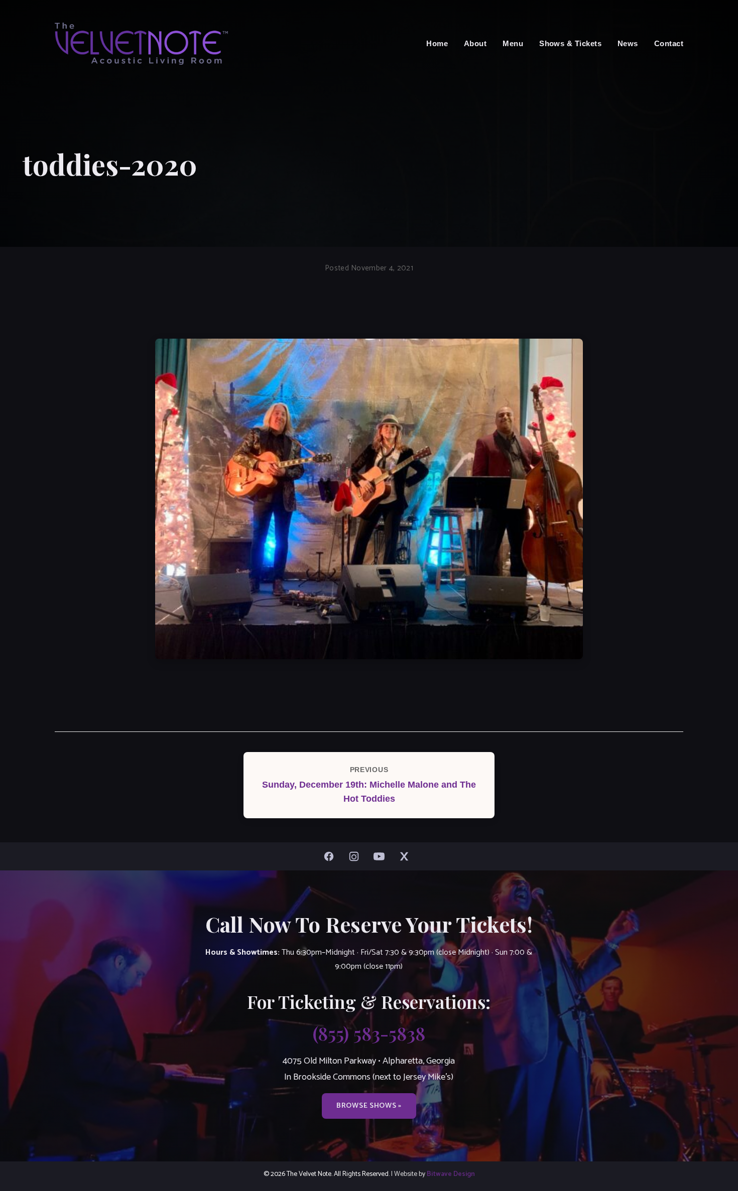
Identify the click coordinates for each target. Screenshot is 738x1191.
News (628, 43)
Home (437, 43)
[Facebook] (331, 856)
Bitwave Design (451, 1173)
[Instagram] (356, 856)
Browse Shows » (369, 1106)
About (475, 43)
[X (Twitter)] (407, 856)
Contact (668, 43)
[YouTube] (382, 856)
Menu (513, 43)
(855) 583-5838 (369, 1033)
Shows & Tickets (570, 43)
